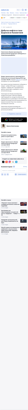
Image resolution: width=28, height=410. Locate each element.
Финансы (12, 12)
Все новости (4, 23)
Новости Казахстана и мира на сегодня (10, 22)
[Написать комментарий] (14, 171)
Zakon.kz (18, 79)
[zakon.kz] (5, 10)
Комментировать (22, 174)
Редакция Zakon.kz (12, 23)
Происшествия (23, 12)
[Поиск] (22, 10)
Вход (26, 166)
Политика (3, 12)
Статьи (17, 12)
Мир (8, 12)
